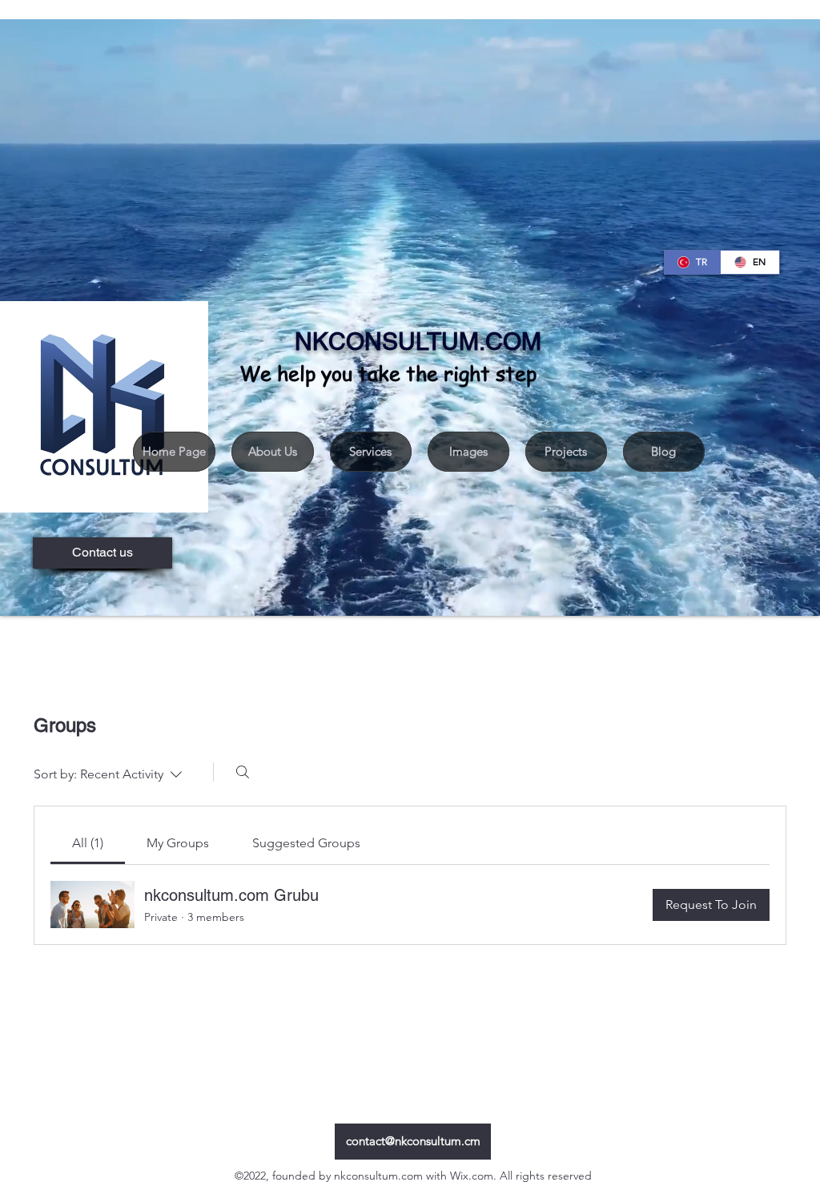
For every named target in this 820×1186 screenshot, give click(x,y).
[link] (87, 842)
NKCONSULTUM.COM (418, 342)
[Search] (242, 772)
